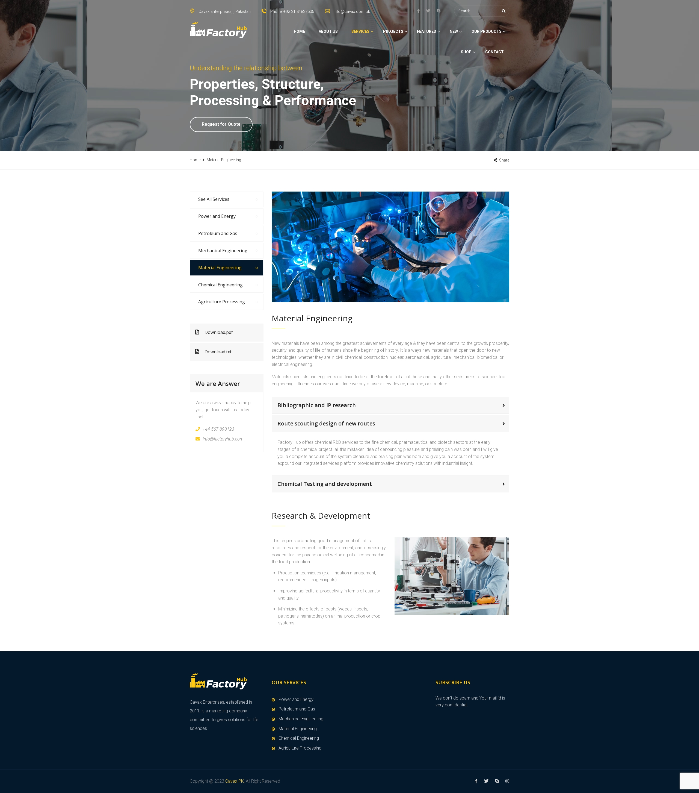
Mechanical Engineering (222, 251)
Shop (466, 52)
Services (360, 31)
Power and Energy (217, 216)
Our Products (487, 31)
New (454, 31)
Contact (494, 52)
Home (299, 31)
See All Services (213, 199)
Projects (393, 31)
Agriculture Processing (221, 302)
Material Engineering (220, 268)
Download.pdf (219, 332)
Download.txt (218, 352)
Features (426, 31)
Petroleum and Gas (217, 233)
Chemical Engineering (220, 285)
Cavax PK (234, 781)
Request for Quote (221, 124)
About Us (328, 31)
